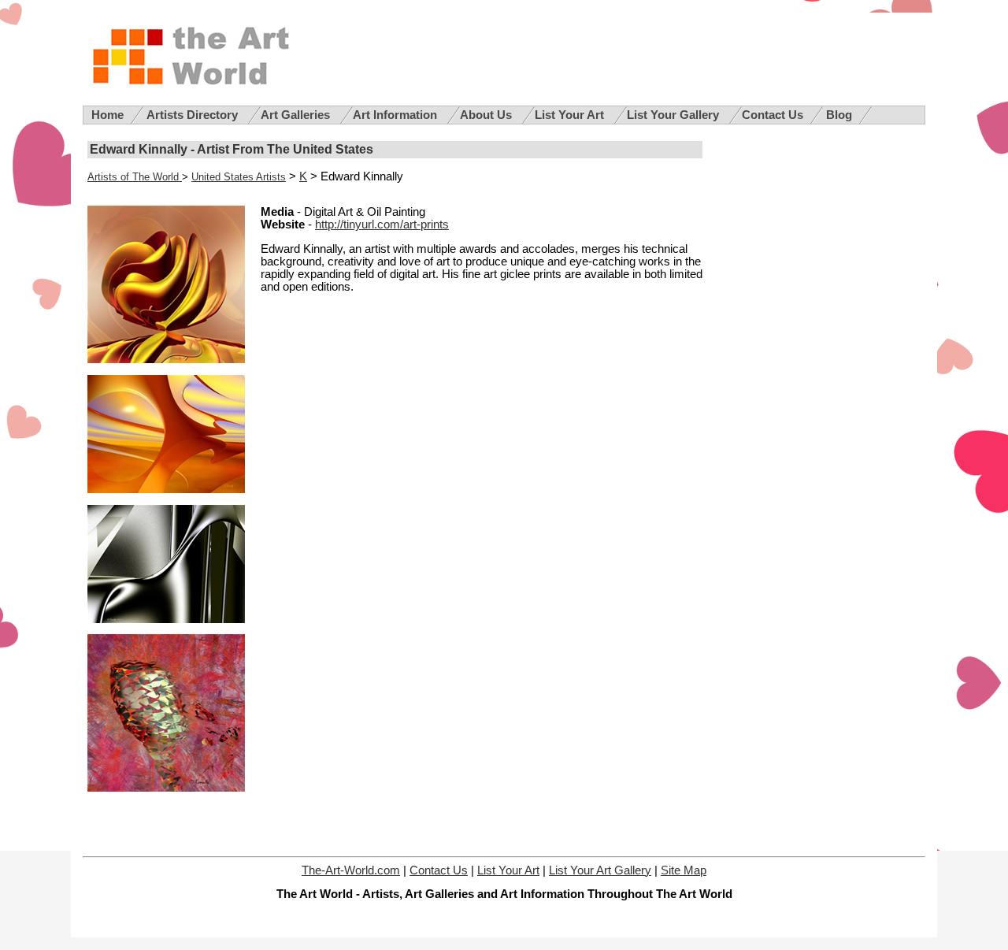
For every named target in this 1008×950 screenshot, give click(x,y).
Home (107, 115)
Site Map (683, 870)
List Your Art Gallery (600, 870)
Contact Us (772, 115)
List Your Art (571, 115)
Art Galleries (297, 115)
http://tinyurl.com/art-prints (382, 224)
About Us (487, 115)
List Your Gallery (674, 115)
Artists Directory (193, 115)
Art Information (396, 115)
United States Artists (238, 177)
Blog (839, 115)
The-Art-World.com (351, 870)
